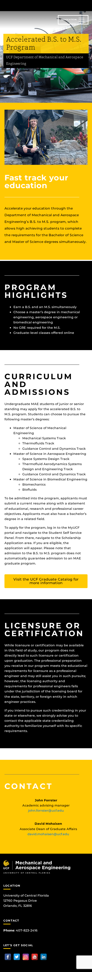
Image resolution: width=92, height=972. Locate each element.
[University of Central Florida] (34, 5)
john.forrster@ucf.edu (46, 811)
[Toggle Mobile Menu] (87, 5)
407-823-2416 (27, 930)
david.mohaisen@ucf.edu (48, 834)
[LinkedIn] (43, 957)
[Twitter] (16, 957)
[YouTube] (34, 957)
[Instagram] (25, 957)
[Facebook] (7, 957)
